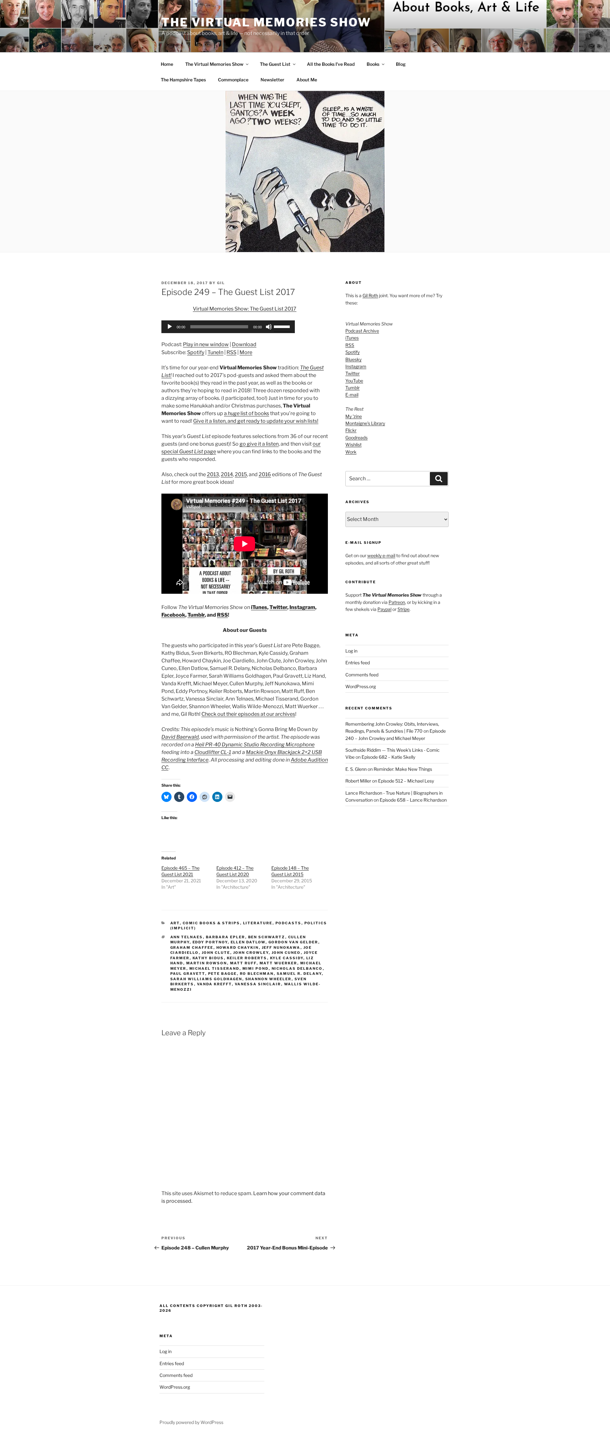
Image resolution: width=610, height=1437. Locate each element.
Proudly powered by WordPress (191, 1422)
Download (244, 344)
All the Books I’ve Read (331, 64)
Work (350, 452)
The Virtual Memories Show (266, 22)
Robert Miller (358, 781)
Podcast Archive (362, 330)
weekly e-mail (381, 555)
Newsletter (272, 79)
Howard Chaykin (237, 947)
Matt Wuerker (278, 963)
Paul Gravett (187, 973)
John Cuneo (286, 952)
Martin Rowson (206, 963)
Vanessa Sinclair (258, 984)
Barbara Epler (225, 937)
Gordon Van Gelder (293, 942)
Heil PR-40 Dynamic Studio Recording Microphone (255, 745)
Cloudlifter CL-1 (212, 752)
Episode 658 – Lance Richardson (413, 800)
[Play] (169, 327)
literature (258, 923)
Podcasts (288, 923)
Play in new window (206, 344)
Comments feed (361, 674)
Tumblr (196, 615)
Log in (351, 650)
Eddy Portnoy (210, 942)
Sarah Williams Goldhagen (206, 979)
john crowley (251, 952)
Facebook (173, 615)
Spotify (195, 352)
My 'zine (353, 416)
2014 (227, 474)
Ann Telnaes (186, 937)
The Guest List (275, 64)
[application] (228, 326)
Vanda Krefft (214, 984)
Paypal (384, 609)
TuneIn (215, 352)
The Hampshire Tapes (183, 79)
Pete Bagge (222, 973)
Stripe (403, 609)
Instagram (302, 607)
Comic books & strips (211, 923)
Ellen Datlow (248, 942)
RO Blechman (257, 973)
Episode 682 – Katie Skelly (388, 757)
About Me (306, 79)
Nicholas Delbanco (297, 968)
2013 (213, 474)
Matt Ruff (243, 963)
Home (167, 64)
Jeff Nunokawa (281, 947)
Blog (401, 64)
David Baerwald (180, 737)
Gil (221, 283)
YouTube (354, 380)
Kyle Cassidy (286, 958)
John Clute (216, 952)
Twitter (278, 607)
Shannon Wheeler (268, 979)
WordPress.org (360, 686)
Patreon (397, 602)
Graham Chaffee (192, 947)
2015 (241, 474)
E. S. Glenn (356, 769)
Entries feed (357, 662)
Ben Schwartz (266, 937)
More (246, 352)
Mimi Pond (255, 968)
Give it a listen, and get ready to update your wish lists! (255, 421)
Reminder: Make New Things (403, 769)
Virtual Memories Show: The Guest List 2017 (244, 309)
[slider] (283, 326)
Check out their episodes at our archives (248, 714)
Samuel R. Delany (299, 973)
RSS (231, 352)
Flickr (350, 430)
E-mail (351, 394)
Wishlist (353, 444)
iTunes (259, 607)
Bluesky (353, 359)
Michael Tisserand (214, 968)
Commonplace (233, 79)
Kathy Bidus (208, 958)
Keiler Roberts (247, 958)
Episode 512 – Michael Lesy (406, 781)
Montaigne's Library (365, 423)
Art (175, 923)
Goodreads (356, 437)
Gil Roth (370, 295)
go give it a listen (259, 444)
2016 (265, 474)
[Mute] (269, 327)
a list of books (246, 413)
